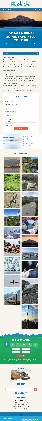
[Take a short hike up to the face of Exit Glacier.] (30, 291)
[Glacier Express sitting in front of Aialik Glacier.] (12, 265)
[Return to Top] (21, 415)
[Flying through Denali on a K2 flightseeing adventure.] (30, 225)
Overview (6, 53)
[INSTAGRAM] (18, 392)
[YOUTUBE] (23, 392)
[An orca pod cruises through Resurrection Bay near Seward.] (12, 281)
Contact (25, 408)
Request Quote (28, 136)
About (20, 408)
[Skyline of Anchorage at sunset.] (12, 165)
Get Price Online (28, 138)
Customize (27, 141)
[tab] (21, 53)
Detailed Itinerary (29, 145)
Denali (11, 64)
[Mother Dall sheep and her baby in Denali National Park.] (30, 182)
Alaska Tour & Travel (21, 4)
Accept (36, 419)
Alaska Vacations (9, 49)
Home (4, 49)
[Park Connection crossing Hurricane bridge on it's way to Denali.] (12, 217)
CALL (4, 143)
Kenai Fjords (28, 64)
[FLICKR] (21, 392)
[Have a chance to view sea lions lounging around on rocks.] (30, 269)
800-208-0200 (16, 406)
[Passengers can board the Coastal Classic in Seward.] (12, 296)
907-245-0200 (26, 406)
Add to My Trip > (21, 128)
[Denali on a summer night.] (30, 241)
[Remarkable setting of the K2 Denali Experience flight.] (12, 233)
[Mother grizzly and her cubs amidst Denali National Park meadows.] (12, 182)
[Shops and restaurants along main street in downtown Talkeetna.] (12, 248)
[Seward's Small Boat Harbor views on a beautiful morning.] (30, 254)
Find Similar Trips (29, 143)
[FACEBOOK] (16, 392)
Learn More (27, 419)
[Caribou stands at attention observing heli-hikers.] (12, 200)
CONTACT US (10, 143)
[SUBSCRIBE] (35, 389)
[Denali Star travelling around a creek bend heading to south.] (30, 165)
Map (15, 408)
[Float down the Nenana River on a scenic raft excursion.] (30, 204)
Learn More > (33, 360)
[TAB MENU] (37, 53)
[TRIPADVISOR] (26, 392)
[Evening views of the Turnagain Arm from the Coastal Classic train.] (30, 317)
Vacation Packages (17, 49)
